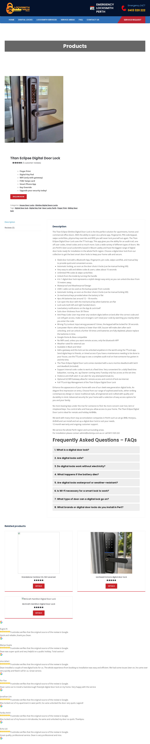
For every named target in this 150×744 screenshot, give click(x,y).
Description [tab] (10, 222)
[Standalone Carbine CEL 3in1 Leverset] (39, 553)
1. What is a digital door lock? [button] (71, 449)
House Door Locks (27, 205)
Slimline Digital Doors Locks (46, 205)
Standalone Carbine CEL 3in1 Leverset (39, 577)
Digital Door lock (21, 208)
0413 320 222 (136, 10)
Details (38, 586)
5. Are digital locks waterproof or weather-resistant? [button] (86, 482)
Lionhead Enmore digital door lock (111, 577)
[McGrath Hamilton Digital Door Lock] (39, 599)
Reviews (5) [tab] (9, 227)
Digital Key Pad (35, 208)
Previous (6, 109)
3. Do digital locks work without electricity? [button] (79, 466)
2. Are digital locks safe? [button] (68, 458)
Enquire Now (18, 196)
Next (70, 109)
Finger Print (62, 208)
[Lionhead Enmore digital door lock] (111, 553)
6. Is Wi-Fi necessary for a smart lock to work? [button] (81, 490)
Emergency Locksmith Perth (105, 8)
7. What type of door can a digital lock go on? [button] (81, 499)
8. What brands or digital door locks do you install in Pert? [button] (88, 507)
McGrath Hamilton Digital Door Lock (38, 604)
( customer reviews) (31, 162)
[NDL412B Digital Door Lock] (34, 109)
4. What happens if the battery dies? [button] (76, 474)
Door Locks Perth (49, 208)
